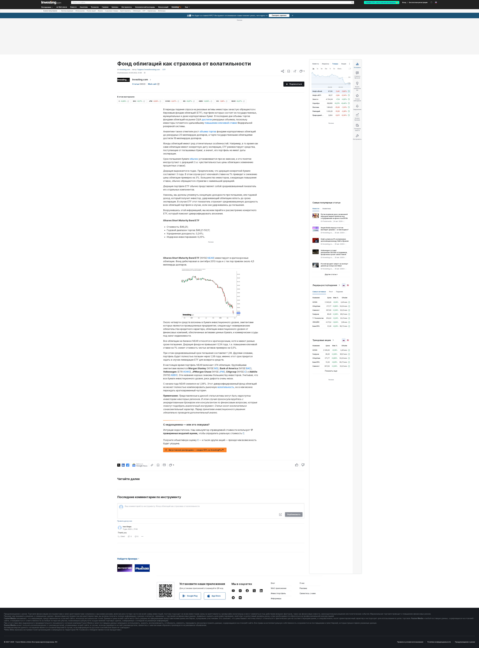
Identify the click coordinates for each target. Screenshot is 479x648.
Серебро (316, 103)
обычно (194, 159)
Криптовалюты (125, 11)
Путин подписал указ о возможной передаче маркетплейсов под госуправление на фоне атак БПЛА (334, 216)
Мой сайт (152, 84)
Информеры (276, 598)
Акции (343, 64)
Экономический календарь (145, 7)
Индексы (325, 64)
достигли (207, 119)
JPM (221, 371)
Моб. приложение (278, 588)
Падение (339, 292)
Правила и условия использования (410, 642)
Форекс (100, 11)
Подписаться (295, 84)
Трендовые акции (321, 340)
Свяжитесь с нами (308, 593)
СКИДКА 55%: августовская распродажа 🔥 (381, 2)
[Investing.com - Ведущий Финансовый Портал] (51, 2)
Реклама (303, 588)
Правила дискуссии (124, 521)
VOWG (186, 371)
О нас (302, 583)
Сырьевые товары (111, 11)
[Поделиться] (282, 71)
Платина (315, 107)
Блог (273, 583)
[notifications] (431, 2)
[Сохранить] (288, 71)
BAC (248, 368)
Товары (335, 64)
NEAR (210, 258)
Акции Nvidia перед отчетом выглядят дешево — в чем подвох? (335, 229)
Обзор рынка (80, 11)
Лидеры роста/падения (324, 285)
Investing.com (140, 79)
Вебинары (162, 11)
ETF (144, 11)
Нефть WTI (316, 95)
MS (216, 368)
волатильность (226, 387)
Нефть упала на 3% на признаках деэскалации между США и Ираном (335, 240)
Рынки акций (91, 11)
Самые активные (319, 292)
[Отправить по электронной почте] (164, 464)
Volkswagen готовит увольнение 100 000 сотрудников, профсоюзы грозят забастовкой (334, 252)
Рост (331, 292)
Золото (315, 99)
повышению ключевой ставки (221, 123)
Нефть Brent (317, 91)
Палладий (316, 111)
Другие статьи (330, 274)
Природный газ (318, 115)
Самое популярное (50, 11)
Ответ (122, 536)
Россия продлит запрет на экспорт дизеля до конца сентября (334, 265)
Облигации (137, 11)
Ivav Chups (127, 527)
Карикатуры (152, 11)
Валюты (315, 64)
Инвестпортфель (278, 593)
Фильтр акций (163, 7)
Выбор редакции (67, 11)
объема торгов (208, 131)
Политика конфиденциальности (439, 642)
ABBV (174, 375)
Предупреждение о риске (465, 642)
